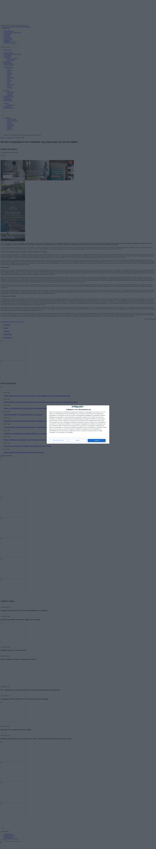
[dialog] (78, 424)
